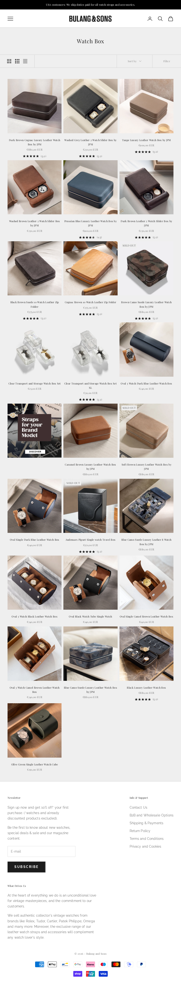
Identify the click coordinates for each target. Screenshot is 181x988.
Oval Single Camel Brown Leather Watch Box (146, 616)
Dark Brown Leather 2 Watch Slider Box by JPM (146, 223)
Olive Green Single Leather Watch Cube (34, 764)
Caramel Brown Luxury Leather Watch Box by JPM (90, 466)
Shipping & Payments (147, 823)
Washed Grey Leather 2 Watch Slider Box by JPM (90, 142)
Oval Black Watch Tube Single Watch (90, 616)
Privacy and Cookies (145, 846)
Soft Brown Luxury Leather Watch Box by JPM (146, 466)
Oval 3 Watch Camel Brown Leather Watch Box (35, 690)
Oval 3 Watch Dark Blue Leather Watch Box (146, 383)
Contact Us (138, 807)
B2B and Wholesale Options (152, 815)
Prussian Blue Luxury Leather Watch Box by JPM (90, 223)
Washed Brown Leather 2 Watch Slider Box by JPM (34, 223)
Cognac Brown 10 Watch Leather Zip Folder (90, 302)
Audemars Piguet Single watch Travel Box (91, 539)
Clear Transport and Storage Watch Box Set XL (90, 385)
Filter (166, 61)
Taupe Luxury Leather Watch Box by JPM (146, 140)
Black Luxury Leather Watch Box (146, 687)
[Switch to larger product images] (9, 61)
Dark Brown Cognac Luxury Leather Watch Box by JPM (34, 142)
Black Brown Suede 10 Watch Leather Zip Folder (34, 304)
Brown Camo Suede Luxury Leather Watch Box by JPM (146, 304)
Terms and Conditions (147, 839)
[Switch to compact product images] (25, 61)
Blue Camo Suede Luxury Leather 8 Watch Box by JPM (146, 542)
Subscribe (26, 867)
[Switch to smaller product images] (17, 61)
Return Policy (140, 831)
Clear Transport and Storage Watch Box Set (34, 383)
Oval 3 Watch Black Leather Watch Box (35, 616)
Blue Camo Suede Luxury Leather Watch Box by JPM (90, 690)
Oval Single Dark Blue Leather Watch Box (34, 539)
